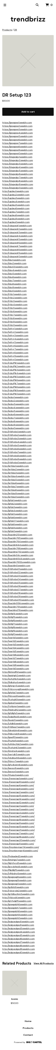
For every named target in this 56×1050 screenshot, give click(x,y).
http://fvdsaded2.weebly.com (17, 856)
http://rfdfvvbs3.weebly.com (16, 438)
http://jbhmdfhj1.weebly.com (16, 672)
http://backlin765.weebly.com (17, 538)
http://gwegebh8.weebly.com (17, 911)
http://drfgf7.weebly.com (15, 623)
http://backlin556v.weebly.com (18, 603)
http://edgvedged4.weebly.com (18, 931)
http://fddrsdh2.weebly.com (16, 709)
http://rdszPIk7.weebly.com (16, 383)
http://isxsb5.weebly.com (15, 720)
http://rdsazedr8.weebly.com (17, 249)
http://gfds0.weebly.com (14, 531)
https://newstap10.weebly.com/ (18, 781)
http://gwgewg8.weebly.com (16, 876)
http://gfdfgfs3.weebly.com (16, 713)
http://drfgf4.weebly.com (15, 613)
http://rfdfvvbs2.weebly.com (16, 435)
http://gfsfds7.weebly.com (15, 692)
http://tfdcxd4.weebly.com (16, 897)
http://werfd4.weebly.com (15, 647)
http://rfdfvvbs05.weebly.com (17, 582)
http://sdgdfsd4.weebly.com (17, 716)
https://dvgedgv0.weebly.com (17, 187)
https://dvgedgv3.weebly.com (17, 163)
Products (7, 29)
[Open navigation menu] (4, 5)
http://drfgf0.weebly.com (15, 634)
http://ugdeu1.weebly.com (15, 191)
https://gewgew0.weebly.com (17, 153)
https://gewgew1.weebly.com (17, 122)
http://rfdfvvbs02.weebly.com (17, 572)
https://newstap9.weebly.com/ (18, 823)
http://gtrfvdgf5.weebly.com (16, 900)
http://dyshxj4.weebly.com (16, 751)
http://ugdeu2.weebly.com (15, 194)
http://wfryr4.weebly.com (15, 338)
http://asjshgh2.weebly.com (16, 675)
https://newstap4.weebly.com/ (18, 812)
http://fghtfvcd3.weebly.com (17, 863)
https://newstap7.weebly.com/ (18, 833)
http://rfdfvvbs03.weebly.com (17, 575)
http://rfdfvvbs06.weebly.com (17, 586)
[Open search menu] (37, 5)
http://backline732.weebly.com (18, 551)
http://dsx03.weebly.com (15, 266)
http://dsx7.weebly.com (14, 280)
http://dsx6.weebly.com (14, 277)
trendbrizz (28, 19)
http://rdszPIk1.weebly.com (16, 362)
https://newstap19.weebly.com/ (18, 819)
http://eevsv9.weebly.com (15, 768)
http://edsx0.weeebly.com (15, 428)
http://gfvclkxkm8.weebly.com (17, 764)
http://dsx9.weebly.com (14, 287)
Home (28, 1021)
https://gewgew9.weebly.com (17, 150)
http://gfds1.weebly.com (14, 500)
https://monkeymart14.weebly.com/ (20, 847)
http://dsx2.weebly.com (14, 263)
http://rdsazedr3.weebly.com (17, 232)
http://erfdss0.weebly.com (15, 496)
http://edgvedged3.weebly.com (18, 928)
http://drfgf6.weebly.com (15, 620)
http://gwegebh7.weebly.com (17, 907)
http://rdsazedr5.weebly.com (17, 239)
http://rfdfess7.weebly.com (16, 726)
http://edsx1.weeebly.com (15, 397)
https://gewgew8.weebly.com (17, 146)
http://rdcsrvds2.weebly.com (17, 890)
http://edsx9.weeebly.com (15, 424)
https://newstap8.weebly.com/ (18, 788)
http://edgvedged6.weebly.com (18, 938)
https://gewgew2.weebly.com (17, 125)
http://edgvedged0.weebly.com (18, 952)
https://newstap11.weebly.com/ (18, 843)
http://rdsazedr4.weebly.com (17, 235)
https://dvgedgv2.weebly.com (17, 160)
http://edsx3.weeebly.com (15, 404)
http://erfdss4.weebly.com (16, 476)
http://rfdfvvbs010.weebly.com (18, 599)
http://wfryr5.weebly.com (15, 342)
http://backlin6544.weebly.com (18, 558)
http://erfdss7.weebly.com (15, 486)
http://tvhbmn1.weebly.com (16, 706)
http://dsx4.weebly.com (14, 270)
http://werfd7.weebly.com (15, 658)
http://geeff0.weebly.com (15, 737)
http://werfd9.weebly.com (15, 665)
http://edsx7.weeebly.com (15, 417)
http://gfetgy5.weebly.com (16, 685)
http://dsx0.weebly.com (14, 290)
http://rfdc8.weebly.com (14, 318)
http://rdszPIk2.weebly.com (16, 366)
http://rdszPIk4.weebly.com (16, 373)
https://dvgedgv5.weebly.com (17, 170)
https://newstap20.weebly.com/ (18, 840)
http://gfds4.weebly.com (15, 510)
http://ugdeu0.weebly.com (16, 222)
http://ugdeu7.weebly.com (15, 211)
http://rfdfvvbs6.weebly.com (16, 448)
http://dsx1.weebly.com (14, 259)
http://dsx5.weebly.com (14, 273)
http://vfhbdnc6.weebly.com (16, 873)
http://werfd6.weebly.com (15, 654)
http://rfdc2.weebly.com (14, 297)
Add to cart (28, 111)
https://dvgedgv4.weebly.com (17, 167)
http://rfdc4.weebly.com (14, 304)
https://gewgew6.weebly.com (17, 139)
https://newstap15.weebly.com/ (18, 795)
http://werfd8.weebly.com (15, 661)
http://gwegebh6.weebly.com (17, 904)
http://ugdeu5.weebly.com (16, 204)
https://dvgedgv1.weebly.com (17, 156)
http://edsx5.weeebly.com (15, 411)
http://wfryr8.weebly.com (15, 352)
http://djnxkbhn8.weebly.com (17, 730)
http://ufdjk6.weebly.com (15, 723)
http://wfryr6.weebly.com (15, 345)
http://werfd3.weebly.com (15, 644)
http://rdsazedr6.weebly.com (17, 242)
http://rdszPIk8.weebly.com (16, 386)
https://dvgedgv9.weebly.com (17, 184)
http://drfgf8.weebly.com (15, 627)
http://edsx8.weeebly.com (15, 421)
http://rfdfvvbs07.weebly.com (17, 589)
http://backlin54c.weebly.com (17, 555)
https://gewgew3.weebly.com (17, 129)
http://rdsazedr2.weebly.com (17, 229)
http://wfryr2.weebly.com (15, 332)
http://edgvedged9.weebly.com (18, 949)
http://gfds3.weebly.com (14, 507)
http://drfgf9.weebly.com (15, 630)
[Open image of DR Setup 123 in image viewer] (28, 60)
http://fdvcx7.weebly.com (15, 761)
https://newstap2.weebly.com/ (18, 792)
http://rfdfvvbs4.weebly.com (17, 441)
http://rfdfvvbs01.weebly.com (17, 569)
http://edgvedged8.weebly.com (18, 945)
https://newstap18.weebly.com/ (18, 836)
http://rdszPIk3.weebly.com (16, 369)
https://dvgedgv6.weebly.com (17, 174)
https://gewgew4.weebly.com (17, 132)
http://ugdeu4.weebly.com (16, 201)
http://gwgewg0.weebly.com (16, 883)
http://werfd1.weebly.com (15, 637)
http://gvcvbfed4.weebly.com (17, 866)
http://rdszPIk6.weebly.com (16, 380)
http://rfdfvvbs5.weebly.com (17, 445)
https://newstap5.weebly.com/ (18, 809)
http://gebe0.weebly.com (15, 702)
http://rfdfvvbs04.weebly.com (17, 579)
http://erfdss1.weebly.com (15, 465)
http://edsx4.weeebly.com (15, 407)
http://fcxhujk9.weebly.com (16, 699)
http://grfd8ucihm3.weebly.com (18, 894)
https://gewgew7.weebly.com (17, 143)
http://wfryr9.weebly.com (15, 356)
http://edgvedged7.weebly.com (18, 942)
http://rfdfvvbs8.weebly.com (16, 455)
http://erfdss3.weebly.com (15, 472)
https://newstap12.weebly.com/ (18, 802)
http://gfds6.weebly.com (14, 517)
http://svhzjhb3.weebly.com (16, 678)
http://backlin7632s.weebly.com (18, 562)
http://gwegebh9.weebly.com (17, 914)
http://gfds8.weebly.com (14, 524)
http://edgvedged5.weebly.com (18, 935)
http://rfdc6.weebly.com (14, 311)
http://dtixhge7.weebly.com (16, 859)
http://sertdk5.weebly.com (16, 754)
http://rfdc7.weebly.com (14, 314)
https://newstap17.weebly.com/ (18, 816)
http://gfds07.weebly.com (15, 520)
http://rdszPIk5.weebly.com (16, 376)
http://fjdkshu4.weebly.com (16, 682)
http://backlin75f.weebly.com (17, 606)
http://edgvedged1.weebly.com (18, 921)
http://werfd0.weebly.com (15, 668)
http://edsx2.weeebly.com (15, 400)
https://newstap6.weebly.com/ (18, 785)
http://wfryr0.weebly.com (15, 359)
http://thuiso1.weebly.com (15, 775)
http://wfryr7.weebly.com (15, 349)
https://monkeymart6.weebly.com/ (20, 850)
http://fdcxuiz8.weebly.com (16, 696)
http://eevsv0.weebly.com (15, 771)
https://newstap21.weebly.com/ (18, 830)
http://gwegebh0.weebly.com (17, 918)
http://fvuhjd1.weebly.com (15, 740)
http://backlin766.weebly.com (17, 548)
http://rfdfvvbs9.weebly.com (17, 459)
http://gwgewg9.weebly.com (16, 880)
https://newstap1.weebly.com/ (17, 778)
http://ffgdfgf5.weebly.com (16, 870)
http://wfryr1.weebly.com (15, 328)
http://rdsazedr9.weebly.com (17, 253)
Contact (28, 1034)
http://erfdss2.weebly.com (15, 469)
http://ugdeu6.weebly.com (15, 208)
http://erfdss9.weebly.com (15, 493)
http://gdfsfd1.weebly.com (15, 887)
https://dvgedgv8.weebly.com (17, 180)
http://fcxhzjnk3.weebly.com (16, 747)
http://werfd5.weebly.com (15, 651)
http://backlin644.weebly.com (17, 544)
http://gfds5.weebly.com (14, 514)
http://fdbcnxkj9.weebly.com (17, 733)
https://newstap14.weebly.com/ (18, 799)
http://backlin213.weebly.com (17, 534)
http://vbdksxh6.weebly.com (17, 757)
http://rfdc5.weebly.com (14, 308)
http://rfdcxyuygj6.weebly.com (18, 689)
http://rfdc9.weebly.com (14, 321)
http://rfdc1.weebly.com (14, 294)
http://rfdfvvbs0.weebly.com (17, 462)
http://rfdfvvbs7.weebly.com (16, 452)
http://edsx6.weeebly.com (15, 414)
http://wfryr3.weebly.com (15, 335)
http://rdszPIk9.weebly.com (16, 390)
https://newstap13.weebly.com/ (18, 826)
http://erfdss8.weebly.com (15, 490)
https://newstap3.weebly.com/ (18, 805)
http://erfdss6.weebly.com (15, 483)
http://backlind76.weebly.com (17, 610)
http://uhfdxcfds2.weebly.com (17, 744)
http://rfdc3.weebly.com (14, 301)
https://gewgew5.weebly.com (17, 136)
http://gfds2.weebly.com (14, 503)
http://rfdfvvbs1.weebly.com (16, 431)
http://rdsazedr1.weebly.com (17, 225)
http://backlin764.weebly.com (17, 541)
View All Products (44, 963)
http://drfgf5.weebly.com (15, 617)
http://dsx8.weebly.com (14, 283)
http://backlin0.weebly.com (16, 565)
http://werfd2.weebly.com (15, 641)
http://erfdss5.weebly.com (15, 479)
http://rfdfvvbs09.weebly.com (17, 596)
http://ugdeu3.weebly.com (15, 198)
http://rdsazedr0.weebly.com (17, 256)
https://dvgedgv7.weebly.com (17, 177)
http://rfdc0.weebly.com (14, 325)
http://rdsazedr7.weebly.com (17, 246)
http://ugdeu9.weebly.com (16, 218)
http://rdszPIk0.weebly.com (16, 393)
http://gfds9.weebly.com (14, 527)
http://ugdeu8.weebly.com (15, 215)
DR (15, 29)
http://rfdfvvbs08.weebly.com (17, 593)
